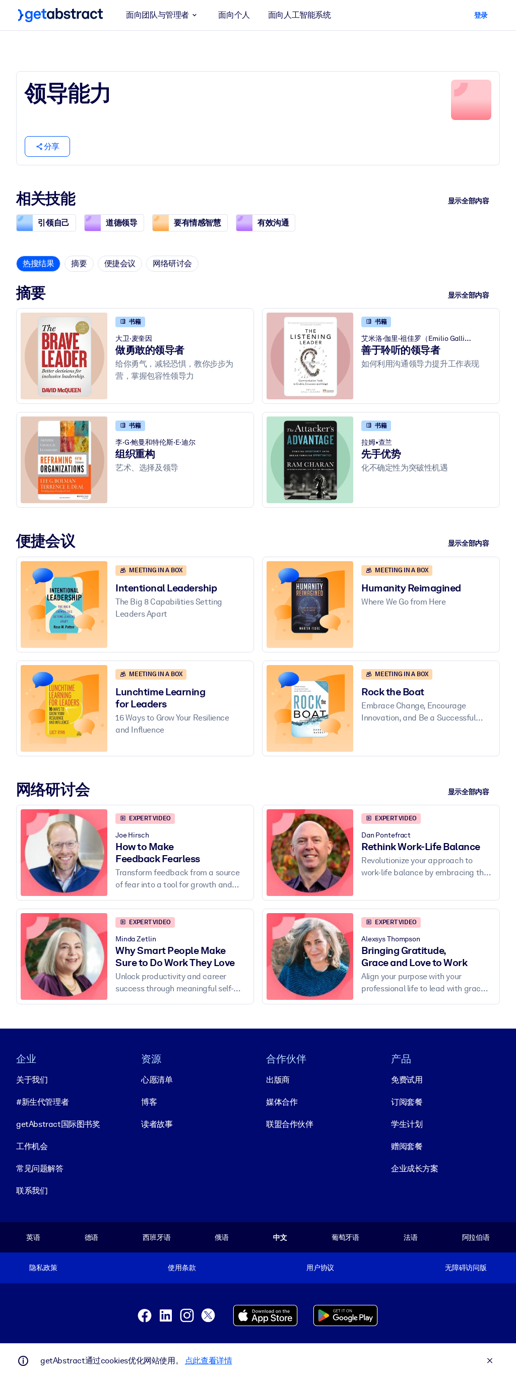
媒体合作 (281, 1102)
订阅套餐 (406, 1102)
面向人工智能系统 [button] (299, 15)
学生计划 (406, 1124)
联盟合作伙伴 (289, 1124)
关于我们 (31, 1080)
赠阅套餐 (406, 1146)
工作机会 (31, 1146)
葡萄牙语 (345, 1237)
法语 (411, 1237)
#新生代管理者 (42, 1102)
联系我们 (31, 1190)
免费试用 (406, 1080)
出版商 (278, 1080)
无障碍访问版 (466, 1268)
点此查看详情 (208, 1360)
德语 (92, 1237)
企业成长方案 (414, 1168)
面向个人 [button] (233, 15)
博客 (149, 1102)
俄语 (222, 1237)
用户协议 (320, 1268)
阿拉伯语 (476, 1237)
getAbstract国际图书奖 (58, 1124)
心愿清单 (156, 1080)
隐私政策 (43, 1268)
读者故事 (156, 1124)
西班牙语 (156, 1237)
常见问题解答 (39, 1168)
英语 (33, 1237)
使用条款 (182, 1268)
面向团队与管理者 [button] (157, 15)
